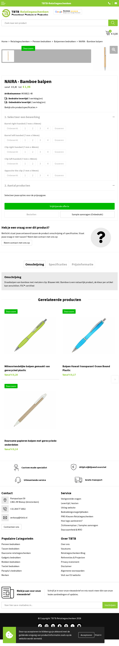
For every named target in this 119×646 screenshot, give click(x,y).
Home (4, 41)
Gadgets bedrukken (11, 557)
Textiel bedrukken (10, 566)
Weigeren (98, 635)
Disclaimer (66, 566)
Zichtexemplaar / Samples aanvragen (79, 525)
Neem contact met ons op (17, 242)
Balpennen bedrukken (65, 41)
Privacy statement (70, 561)
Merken (5, 575)
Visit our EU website (71, 575)
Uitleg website (68, 507)
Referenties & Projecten (73, 557)
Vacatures (66, 548)
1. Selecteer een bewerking (22, 117)
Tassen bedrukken (10, 548)
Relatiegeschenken (20, 41)
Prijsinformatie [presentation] (82, 264)
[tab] (35, 264)
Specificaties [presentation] (58, 264)
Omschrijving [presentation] (34, 264)
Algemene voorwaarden (72, 570)
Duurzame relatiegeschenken (16, 553)
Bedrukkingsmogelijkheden (74, 511)
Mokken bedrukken (10, 561)
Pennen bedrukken (42, 41)
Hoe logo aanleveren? (72, 520)
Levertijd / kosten (69, 503)
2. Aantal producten (17, 185)
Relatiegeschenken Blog (73, 553)
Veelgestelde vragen (71, 498)
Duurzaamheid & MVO (71, 529)
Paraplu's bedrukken (11, 570)
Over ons (65, 544)
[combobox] (54, 23)
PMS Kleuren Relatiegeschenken (77, 516)
